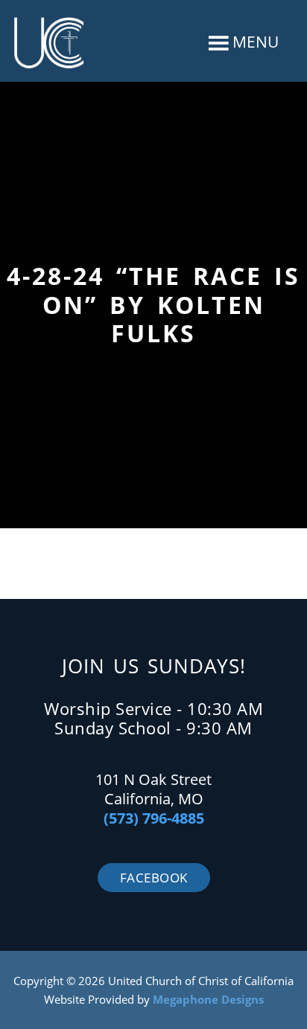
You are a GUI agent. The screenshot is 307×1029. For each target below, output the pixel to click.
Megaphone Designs (208, 999)
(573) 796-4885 (154, 818)
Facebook (154, 877)
